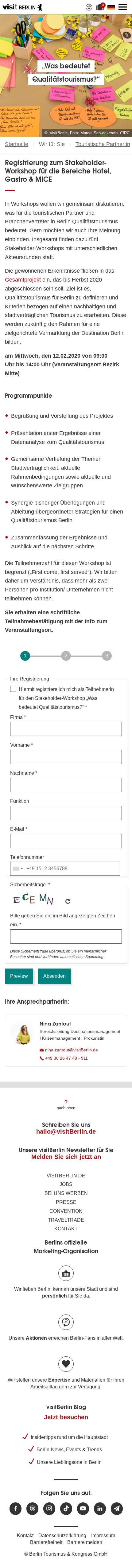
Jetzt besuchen (66, 1417)
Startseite (16, 144)
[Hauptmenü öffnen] (122, 7)
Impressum (103, 1535)
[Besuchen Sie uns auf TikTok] (66, 1508)
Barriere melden (84, 1542)
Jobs (66, 1184)
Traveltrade (66, 1220)
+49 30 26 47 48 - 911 (66, 1058)
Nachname (22, 773)
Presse (66, 1202)
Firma (16, 717)
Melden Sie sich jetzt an (66, 1156)
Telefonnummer (27, 857)
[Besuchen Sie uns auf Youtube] (83, 1508)
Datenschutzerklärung (62, 1535)
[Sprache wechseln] (112, 7)
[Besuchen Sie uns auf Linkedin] (100, 1508)
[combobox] (17, 868)
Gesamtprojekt (23, 280)
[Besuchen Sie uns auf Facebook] (15, 1508)
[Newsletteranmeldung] (117, 1508)
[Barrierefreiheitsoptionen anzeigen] (89, 7)
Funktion (19, 801)
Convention (66, 1211)
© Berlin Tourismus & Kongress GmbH (66, 1554)
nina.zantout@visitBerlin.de (71, 1049)
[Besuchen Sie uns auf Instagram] (49, 1508)
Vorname (20, 745)
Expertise (59, 1380)
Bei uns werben (66, 1193)
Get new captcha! (67, 901)
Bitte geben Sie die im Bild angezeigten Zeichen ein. (62, 920)
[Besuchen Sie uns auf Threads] (32, 1508)
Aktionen (36, 1338)
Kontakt (66, 1228)
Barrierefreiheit (46, 1542)
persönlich (54, 1295)
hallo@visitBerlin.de (66, 1131)
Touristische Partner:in (103, 144)
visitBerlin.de (66, 1175)
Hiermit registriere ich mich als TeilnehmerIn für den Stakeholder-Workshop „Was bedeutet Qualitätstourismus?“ (66, 698)
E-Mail (17, 829)
